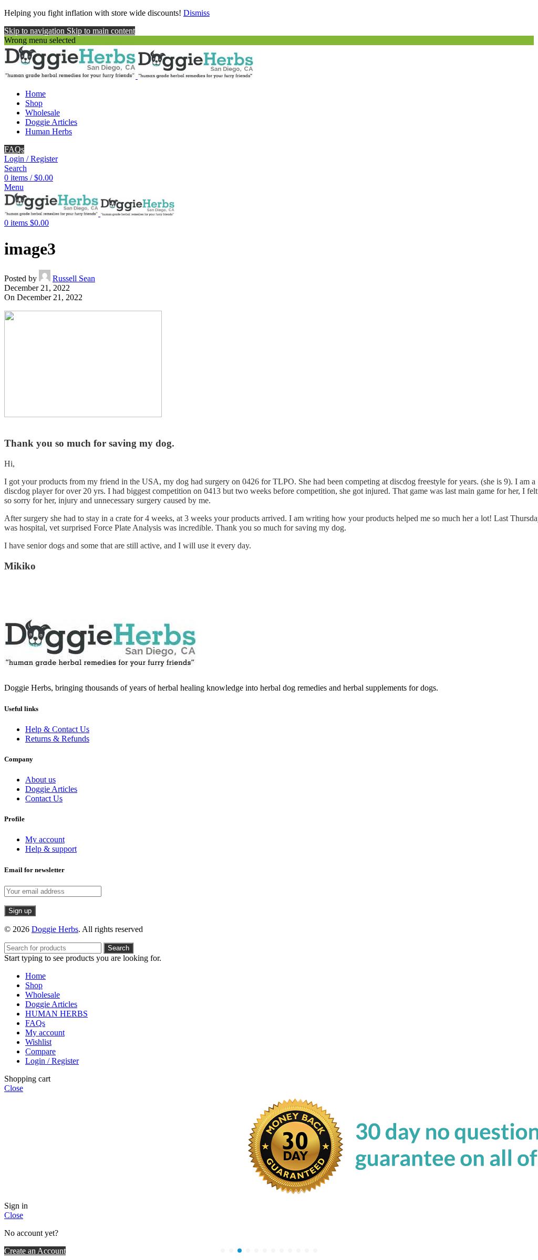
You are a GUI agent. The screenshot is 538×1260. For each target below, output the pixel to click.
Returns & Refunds (57, 738)
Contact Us (44, 798)
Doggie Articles (51, 789)
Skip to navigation (35, 30)
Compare (40, 1051)
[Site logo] (71, 75)
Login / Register (52, 1060)
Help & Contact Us (57, 729)
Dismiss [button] (196, 12)
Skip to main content (101, 30)
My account (45, 839)
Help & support (51, 848)
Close (13, 1088)
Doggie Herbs (55, 929)
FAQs (14, 149)
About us (40, 779)
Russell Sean (74, 278)
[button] (223, 1250)
